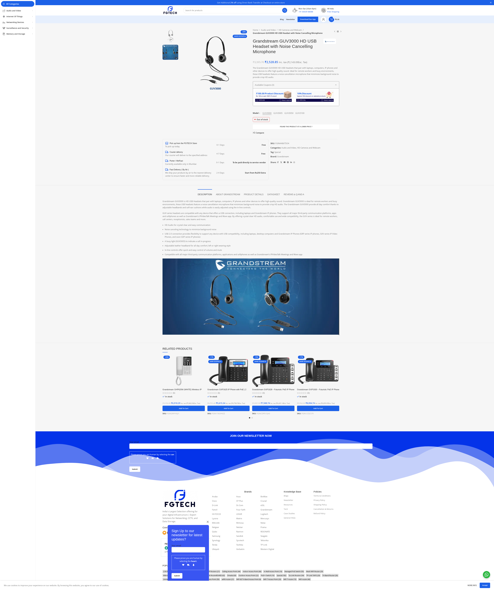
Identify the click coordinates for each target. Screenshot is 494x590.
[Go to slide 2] (252, 417)
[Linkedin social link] (291, 162)
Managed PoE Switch (294, 571)
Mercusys (265, 518)
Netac (263, 523)
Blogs (286, 496)
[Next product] (340, 31)
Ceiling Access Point (231, 571)
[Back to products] (337, 31)
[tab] (205, 193)
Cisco (214, 501)
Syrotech (240, 540)
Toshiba (239, 544)
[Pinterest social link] (288, 162)
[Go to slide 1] (249, 417)
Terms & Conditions (322, 496)
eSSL (263, 505)
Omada (231, 575)
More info (472, 585)
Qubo (214, 531)
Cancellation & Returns (323, 509)
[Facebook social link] (278, 162)
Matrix (239, 518)
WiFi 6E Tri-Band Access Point (248, 579)
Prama (263, 527)
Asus (238, 496)
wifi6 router (228, 579)
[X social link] (281, 162)
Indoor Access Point (252, 571)
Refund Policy (319, 513)
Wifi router (304, 579)
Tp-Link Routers (296, 575)
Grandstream (283, 156)
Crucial (264, 501)
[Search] (284, 10)
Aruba (214, 496)
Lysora (215, 518)
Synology (216, 540)
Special (277, 152)
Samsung (216, 536)
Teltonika (264, 540)
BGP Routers (213, 571)
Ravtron (239, 531)
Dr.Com (239, 505)
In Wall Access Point (273, 571)
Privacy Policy (319, 500)
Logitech (264, 514)
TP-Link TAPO (313, 575)
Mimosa (240, 523)
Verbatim (240, 549)
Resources (288, 504)
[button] (184, 408)
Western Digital (267, 549)
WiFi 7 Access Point (272, 579)
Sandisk (239, 536)
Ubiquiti (215, 549)
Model (256, 113)
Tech (286, 509)
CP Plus (239, 501)
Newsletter (288, 500)
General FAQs (289, 518)
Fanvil (214, 509)
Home (255, 30)
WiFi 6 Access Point (210, 579)
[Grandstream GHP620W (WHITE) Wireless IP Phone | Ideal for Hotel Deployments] (184, 371)
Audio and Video (268, 30)
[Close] (207, 522)
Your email (176, 545)
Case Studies (289, 513)
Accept (485, 585)
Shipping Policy (320, 504)
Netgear (215, 527)
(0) (174, 393)
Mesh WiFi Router (314, 571)
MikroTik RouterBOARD (214, 575)
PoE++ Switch (267, 575)
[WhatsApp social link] (294, 162)
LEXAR (239, 514)
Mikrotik (216, 523)
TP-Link (264, 544)
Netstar (239, 527)
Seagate (264, 536)
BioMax (264, 496)
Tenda (214, 544)
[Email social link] (284, 162)
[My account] (323, 19)
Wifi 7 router (290, 579)
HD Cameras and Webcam (290, 30)
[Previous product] (334, 31)
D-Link (215, 505)
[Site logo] (170, 10)
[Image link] (180, 498)
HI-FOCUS (216, 514)
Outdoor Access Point (248, 575)
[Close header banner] (491, 2)
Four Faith (240, 509)
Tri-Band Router (330, 575)
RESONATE (265, 531)
